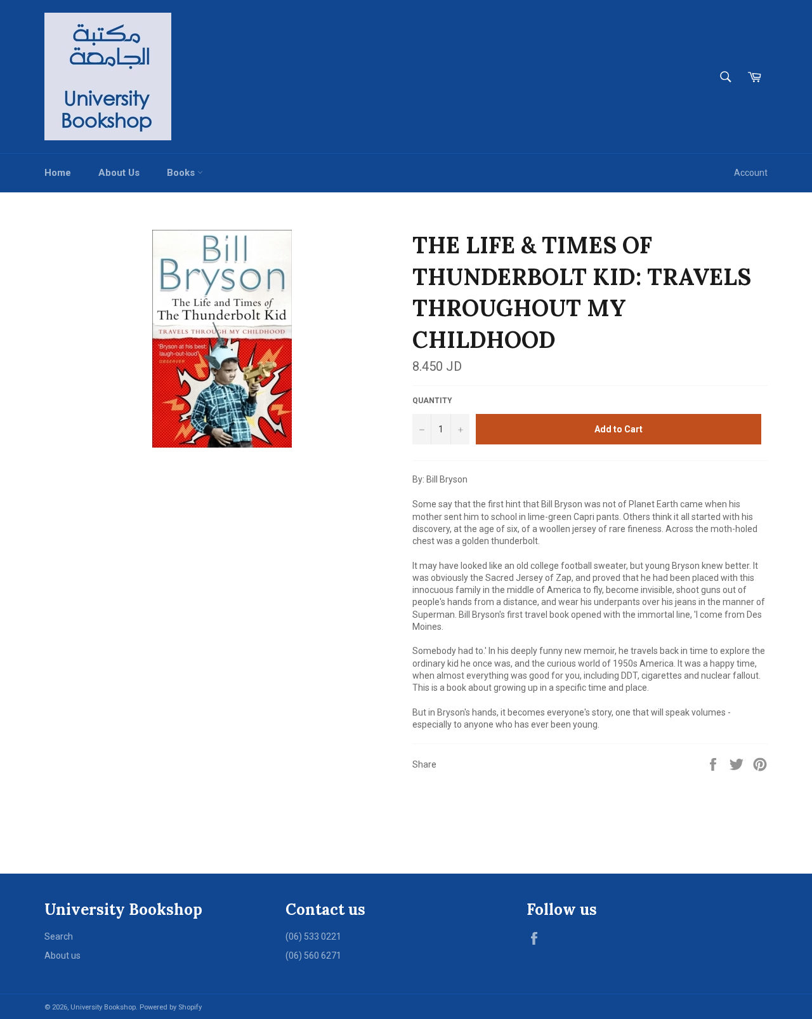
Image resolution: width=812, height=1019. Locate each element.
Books (182, 172)
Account (751, 173)
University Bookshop (103, 1007)
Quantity (432, 400)
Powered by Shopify (171, 1007)
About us (62, 955)
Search (58, 936)
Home (57, 172)
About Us (119, 172)
